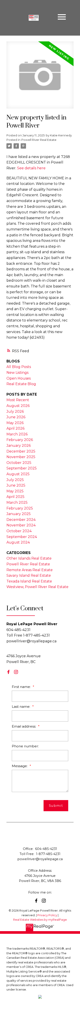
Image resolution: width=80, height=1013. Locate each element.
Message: (20, 766)
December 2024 (21, 520)
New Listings (17, 372)
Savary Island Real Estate (28, 575)
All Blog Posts (18, 367)
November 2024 (21, 525)
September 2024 (21, 537)
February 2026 (19, 440)
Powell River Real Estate (38, 140)
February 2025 (19, 508)
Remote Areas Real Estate (29, 570)
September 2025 (21, 468)
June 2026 (15, 417)
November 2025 (20, 457)
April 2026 (15, 428)
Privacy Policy (47, 915)
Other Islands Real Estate (29, 558)
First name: (22, 687)
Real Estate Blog (21, 384)
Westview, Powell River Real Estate (37, 587)
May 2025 (15, 491)
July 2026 (15, 411)
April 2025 (15, 497)
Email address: (24, 726)
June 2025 (15, 485)
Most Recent (17, 400)
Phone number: (25, 746)
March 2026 (17, 434)
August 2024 (18, 542)
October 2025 (18, 463)
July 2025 (15, 480)
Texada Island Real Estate (29, 581)
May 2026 (15, 423)
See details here (31, 168)
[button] (8, 672)
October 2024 (19, 531)
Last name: (21, 706)
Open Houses (18, 378)
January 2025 (18, 514)
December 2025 (20, 451)
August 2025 (18, 474)
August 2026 (18, 406)
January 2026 (18, 445)
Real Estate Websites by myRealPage (40, 919)
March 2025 (17, 502)
